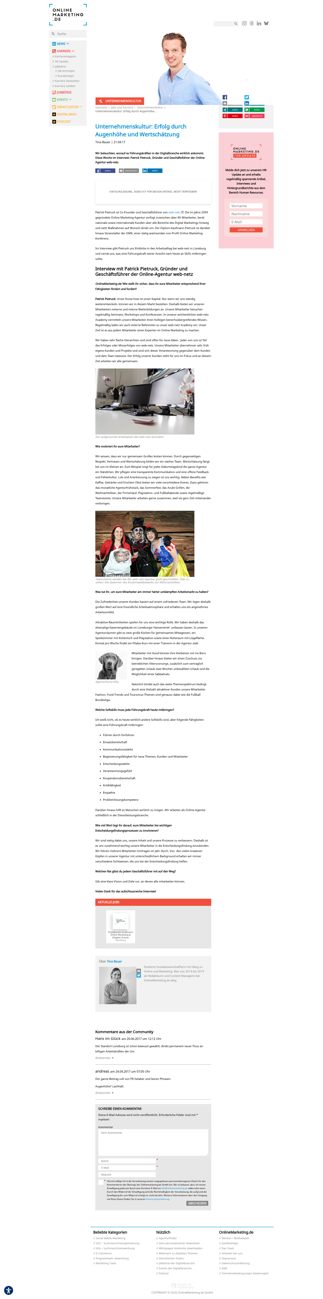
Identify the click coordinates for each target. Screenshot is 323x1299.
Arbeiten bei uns (232, 1253)
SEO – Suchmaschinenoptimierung (117, 1243)
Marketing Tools (106, 1263)
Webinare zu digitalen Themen (178, 1253)
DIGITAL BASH (67, 114)
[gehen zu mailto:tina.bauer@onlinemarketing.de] (138, 971)
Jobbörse (60, 66)
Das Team (228, 1248)
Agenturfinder (168, 1238)
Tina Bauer (114, 961)
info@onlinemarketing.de (174, 1188)
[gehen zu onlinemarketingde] (244, 24)
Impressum (229, 1258)
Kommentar (105, 1127)
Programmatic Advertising (112, 1258)
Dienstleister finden (171, 1258)
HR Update (61, 61)
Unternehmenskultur (150, 107)
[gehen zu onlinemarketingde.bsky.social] (266, 24)
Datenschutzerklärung (157, 1199)
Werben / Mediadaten (235, 1238)
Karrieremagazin (65, 56)
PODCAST (64, 121)
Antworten (102, 1058)
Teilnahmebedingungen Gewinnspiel (245, 1273)
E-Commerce (104, 1253)
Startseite (101, 107)
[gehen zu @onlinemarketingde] (252, 24)
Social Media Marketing (110, 1238)
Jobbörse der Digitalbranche (176, 1263)
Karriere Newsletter (67, 81)
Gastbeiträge (230, 1243)
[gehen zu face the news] (138, 975)
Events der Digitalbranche (175, 1268)
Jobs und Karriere (122, 107)
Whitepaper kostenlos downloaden (180, 1248)
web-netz (174, 212)
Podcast (164, 1273)
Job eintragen (66, 71)
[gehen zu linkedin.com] (259, 24)
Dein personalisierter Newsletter (179, 1243)
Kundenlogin (66, 76)
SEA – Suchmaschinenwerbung (115, 1248)
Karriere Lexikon (65, 86)
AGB (224, 1268)
